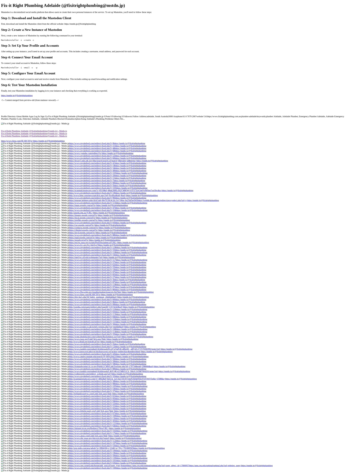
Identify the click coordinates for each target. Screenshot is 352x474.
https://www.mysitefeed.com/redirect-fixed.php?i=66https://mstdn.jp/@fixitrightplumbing (107, 299)
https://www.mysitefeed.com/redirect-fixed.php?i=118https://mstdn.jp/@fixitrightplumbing (108, 247)
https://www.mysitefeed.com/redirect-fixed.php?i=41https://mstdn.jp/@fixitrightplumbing (107, 163)
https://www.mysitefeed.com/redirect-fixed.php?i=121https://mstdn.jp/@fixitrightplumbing (108, 423)
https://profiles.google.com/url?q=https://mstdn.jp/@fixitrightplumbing (99, 220)
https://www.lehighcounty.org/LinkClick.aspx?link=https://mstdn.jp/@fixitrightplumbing (107, 411)
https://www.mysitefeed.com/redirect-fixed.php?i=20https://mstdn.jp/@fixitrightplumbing (107, 175)
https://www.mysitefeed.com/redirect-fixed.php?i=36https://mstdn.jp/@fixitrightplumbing (107, 324)
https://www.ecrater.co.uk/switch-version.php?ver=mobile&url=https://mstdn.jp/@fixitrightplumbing (112, 327)
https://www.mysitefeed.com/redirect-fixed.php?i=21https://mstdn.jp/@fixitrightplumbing (107, 146)
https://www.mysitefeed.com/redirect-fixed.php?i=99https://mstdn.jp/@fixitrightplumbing (107, 304)
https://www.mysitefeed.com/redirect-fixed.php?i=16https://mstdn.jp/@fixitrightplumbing (107, 255)
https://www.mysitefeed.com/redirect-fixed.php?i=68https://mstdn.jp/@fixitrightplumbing (107, 151)
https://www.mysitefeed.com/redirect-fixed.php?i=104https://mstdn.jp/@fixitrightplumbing (108, 210)
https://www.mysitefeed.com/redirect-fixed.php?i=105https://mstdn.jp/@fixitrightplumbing (108, 386)
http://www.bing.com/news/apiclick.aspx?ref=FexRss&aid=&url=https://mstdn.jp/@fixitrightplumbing (113, 195)
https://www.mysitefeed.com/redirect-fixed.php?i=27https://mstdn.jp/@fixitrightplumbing (107, 277)
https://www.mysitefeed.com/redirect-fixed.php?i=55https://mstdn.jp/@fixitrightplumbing (107, 250)
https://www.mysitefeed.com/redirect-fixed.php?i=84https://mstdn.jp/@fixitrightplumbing (107, 317)
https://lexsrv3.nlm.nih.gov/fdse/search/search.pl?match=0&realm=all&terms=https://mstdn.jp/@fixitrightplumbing (118, 161)
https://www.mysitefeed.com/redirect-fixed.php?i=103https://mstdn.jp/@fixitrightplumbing (108, 173)
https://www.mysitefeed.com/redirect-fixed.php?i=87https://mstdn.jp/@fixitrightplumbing (107, 282)
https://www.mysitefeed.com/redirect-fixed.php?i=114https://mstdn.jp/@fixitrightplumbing (108, 332)
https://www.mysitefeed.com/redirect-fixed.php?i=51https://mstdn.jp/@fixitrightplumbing (107, 406)
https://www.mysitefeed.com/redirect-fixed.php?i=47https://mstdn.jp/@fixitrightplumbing (107, 208)
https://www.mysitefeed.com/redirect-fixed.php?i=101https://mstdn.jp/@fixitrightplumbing (108, 460)
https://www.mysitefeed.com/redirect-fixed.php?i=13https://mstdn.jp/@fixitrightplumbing (107, 418)
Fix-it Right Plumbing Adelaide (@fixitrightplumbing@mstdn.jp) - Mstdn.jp (34, 131)
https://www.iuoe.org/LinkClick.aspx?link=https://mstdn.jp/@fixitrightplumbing (103, 339)
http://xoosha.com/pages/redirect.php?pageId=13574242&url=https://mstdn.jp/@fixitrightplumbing (112, 307)
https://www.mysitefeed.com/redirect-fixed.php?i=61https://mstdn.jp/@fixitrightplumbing (107, 396)
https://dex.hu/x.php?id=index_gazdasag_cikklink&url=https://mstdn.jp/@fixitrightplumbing (109, 297)
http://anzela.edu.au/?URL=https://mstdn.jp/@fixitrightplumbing (97, 213)
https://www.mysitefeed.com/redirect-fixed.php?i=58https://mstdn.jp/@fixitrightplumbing (107, 364)
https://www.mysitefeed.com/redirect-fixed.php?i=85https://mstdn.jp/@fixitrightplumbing (107, 275)
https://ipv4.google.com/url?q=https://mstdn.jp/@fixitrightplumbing (98, 232)
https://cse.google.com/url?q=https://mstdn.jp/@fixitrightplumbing (97, 225)
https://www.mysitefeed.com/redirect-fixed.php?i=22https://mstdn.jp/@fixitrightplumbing (107, 156)
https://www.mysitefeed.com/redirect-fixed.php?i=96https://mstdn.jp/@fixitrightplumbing (107, 198)
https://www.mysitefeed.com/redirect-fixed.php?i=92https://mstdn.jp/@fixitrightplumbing (107, 408)
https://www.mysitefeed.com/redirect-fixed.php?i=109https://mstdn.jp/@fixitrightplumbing (108, 416)
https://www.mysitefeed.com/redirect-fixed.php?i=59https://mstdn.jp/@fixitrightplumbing (107, 455)
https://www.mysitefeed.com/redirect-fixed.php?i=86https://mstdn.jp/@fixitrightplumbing (107, 289)
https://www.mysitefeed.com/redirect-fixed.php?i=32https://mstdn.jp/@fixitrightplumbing (107, 376)
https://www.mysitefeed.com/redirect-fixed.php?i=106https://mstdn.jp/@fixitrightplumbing (108, 450)
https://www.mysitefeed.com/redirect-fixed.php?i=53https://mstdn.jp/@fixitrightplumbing (107, 446)
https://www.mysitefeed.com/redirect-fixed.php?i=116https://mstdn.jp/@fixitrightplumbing (108, 309)
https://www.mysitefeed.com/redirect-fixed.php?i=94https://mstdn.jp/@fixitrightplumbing (107, 401)
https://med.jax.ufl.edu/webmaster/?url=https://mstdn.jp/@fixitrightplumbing (102, 257)
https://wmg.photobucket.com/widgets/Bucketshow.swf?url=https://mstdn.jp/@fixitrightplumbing (111, 337)
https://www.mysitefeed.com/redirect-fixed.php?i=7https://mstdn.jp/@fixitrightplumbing (107, 180)
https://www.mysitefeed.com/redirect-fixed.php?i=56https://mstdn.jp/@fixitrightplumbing (107, 359)
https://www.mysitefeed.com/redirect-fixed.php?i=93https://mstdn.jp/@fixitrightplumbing (107, 223)
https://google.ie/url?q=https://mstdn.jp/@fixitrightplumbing (95, 240)
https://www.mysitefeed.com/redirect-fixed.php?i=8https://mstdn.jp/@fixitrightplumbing (107, 302)
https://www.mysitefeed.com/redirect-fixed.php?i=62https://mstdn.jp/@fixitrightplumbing (107, 265)
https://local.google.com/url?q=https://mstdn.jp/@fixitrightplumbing (98, 218)
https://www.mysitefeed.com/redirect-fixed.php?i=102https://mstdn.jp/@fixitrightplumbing (108, 431)
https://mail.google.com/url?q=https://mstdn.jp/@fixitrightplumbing (98, 237)
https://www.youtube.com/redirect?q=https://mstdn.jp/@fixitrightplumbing (101, 153)
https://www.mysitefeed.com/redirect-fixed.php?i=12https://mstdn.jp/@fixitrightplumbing (107, 346)
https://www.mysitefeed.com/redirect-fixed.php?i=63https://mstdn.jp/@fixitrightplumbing (107, 463)
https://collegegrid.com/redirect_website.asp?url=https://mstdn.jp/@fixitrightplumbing (106, 374)
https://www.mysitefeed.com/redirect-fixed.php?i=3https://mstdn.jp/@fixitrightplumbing (107, 280)
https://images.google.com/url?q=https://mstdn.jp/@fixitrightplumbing (99, 215)
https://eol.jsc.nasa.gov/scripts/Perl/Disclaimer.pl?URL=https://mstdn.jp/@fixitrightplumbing (109, 242)
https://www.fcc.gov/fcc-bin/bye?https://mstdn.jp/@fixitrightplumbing (99, 245)
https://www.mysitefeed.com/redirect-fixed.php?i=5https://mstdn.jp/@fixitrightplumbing (107, 185)
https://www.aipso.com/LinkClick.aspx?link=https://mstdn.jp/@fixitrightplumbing (104, 436)
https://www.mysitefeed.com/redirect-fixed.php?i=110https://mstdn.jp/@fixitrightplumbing (108, 319)
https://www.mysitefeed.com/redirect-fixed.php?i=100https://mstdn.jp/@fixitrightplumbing (108, 468)
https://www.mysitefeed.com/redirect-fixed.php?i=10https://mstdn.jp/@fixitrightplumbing (107, 193)
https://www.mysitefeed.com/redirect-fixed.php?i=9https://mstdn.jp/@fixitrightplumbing (107, 143)
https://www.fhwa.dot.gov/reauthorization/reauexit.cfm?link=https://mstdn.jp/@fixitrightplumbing (111, 292)
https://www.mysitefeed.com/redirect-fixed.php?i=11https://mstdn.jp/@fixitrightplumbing (107, 178)
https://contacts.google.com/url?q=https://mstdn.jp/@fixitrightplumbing (99, 227)
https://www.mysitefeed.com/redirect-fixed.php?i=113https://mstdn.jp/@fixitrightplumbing (108, 314)
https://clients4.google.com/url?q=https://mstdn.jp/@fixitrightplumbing (99, 230)
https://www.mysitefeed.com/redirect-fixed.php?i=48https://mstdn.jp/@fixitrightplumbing (107, 148)
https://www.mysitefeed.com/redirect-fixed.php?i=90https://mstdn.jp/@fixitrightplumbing (107, 183)
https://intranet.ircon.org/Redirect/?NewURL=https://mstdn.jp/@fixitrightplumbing (105, 428)
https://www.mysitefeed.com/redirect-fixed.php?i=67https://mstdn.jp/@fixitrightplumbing (107, 413)
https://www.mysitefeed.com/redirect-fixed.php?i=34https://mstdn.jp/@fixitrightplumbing (107, 168)
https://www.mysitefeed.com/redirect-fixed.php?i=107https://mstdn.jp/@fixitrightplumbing (108, 443)
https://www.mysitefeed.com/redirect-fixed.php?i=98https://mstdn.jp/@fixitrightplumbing (107, 384)
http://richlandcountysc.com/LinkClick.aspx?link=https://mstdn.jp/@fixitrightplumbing (106, 393)
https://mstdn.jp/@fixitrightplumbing (17, 95)
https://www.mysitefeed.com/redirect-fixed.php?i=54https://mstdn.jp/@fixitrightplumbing (107, 389)
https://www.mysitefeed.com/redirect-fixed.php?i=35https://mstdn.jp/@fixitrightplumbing (107, 334)
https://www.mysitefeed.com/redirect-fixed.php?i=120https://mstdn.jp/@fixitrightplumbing (108, 458)
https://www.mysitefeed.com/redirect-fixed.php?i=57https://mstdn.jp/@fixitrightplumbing (107, 262)
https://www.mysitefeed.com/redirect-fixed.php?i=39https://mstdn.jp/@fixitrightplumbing (107, 361)
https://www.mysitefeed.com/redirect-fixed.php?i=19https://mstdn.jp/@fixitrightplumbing (107, 453)
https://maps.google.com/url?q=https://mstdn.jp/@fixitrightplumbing (98, 205)
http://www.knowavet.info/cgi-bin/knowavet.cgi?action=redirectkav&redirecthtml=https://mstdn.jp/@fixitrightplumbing (121, 351)
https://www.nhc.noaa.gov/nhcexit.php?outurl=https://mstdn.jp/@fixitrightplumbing (105, 438)
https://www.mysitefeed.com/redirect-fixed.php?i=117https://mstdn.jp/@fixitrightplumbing (108, 260)
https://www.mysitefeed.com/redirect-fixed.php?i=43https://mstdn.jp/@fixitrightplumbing (107, 354)
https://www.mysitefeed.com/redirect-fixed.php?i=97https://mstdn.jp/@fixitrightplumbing (107, 272)
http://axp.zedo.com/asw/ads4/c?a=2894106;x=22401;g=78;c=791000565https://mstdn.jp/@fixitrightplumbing (117, 448)
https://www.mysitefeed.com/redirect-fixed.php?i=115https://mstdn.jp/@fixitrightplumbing (108, 203)
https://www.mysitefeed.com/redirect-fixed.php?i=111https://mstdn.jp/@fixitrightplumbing (108, 322)
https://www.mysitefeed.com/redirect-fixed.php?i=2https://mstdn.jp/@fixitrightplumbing (107, 344)
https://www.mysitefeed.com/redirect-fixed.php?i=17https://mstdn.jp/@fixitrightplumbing (107, 433)
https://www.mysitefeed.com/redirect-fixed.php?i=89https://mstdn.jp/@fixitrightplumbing (107, 369)
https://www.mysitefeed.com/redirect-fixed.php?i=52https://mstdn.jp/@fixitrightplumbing (107, 403)
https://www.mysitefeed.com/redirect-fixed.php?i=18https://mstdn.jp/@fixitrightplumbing (107, 166)
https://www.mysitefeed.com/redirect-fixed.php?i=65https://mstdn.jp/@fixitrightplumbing (107, 312)
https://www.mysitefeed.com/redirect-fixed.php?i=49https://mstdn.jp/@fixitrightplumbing (107, 170)
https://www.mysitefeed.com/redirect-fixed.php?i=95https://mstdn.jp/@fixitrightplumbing (107, 398)
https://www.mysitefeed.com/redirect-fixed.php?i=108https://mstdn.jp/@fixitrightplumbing (108, 329)
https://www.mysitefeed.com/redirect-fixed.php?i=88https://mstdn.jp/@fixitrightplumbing (107, 235)
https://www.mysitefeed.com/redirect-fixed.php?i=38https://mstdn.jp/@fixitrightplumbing (107, 381)
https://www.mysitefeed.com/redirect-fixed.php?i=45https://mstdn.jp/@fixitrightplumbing (107, 421)
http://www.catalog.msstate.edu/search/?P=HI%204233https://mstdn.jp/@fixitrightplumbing (108, 356)
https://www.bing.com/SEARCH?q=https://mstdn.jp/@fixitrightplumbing (33, 141)
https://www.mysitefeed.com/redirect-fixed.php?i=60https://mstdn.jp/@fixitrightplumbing (107, 158)
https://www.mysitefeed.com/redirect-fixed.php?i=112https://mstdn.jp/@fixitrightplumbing (108, 441)
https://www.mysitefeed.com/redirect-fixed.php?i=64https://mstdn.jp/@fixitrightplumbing (107, 426)
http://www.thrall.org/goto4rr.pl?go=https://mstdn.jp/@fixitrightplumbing (100, 341)
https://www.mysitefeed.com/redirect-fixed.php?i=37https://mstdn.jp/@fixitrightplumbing (107, 391)
